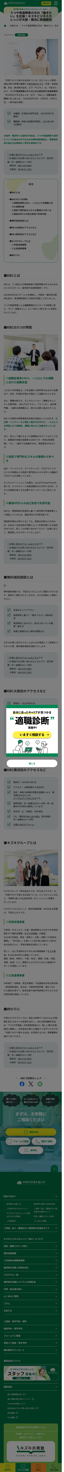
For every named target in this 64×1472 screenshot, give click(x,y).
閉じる (32, 763)
